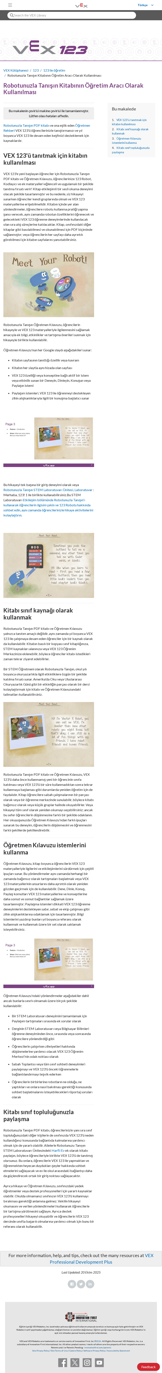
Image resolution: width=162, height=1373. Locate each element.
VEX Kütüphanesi (15, 70)
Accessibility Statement (118, 1350)
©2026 (97, 1341)
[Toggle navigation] (10, 5)
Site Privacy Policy (40, 1350)
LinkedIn (90, 1284)
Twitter (81, 1284)
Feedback (148, 1367)
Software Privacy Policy (94, 1350)
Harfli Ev (58, 1150)
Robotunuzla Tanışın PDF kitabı (26, 125)
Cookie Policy (75, 1350)
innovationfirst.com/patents (97, 1347)
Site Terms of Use (59, 1350)
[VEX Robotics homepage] (76, 5)
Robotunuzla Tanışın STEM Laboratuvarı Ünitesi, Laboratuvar (47, 490)
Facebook (72, 1284)
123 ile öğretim (54, 70)
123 (36, 70)
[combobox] (71, 15)
